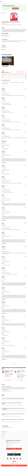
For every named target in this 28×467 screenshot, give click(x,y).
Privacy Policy (15, 463)
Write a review (21, 71)
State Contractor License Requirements (6, 386)
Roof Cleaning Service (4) (5, 82)
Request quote (8, 379)
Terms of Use (12, 463)
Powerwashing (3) (22, 82)
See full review (4, 162)
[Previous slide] (2, 382)
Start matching (15, 8)
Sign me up (14, 448)
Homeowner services (4, 431)
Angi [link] (2, 3)
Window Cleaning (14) (4, 83)
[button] (8, 62)
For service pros (3, 433)
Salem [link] (5, 3)
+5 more (20, 24)
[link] (8, 374)
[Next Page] (17, 362)
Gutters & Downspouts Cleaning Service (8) (14, 82)
